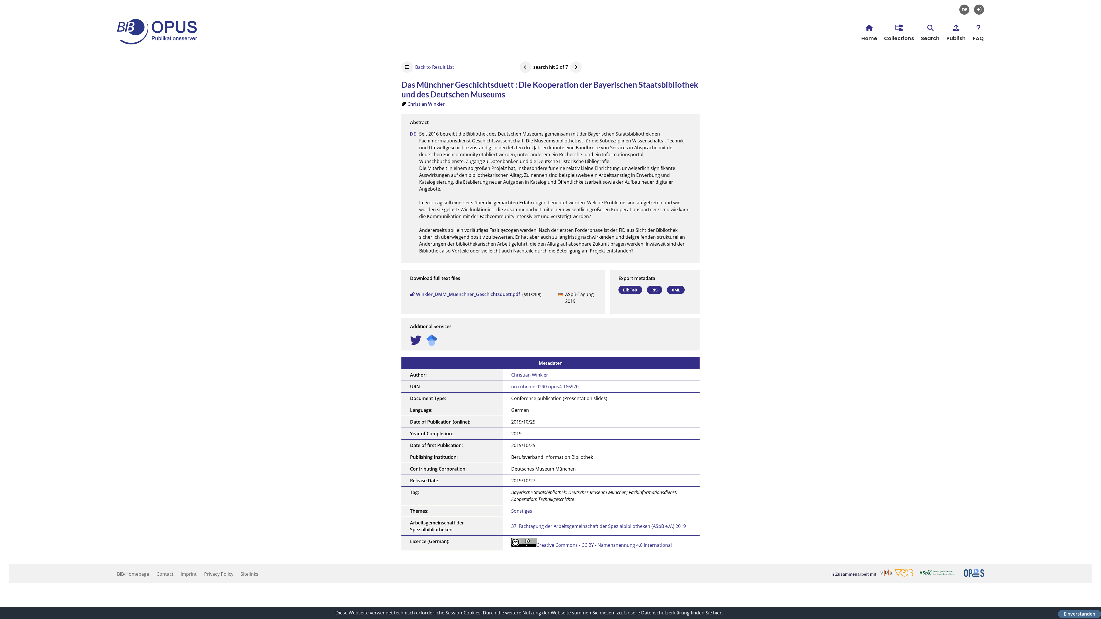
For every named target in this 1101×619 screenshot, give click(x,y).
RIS (654, 290)
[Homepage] (160, 40)
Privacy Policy (218, 574)
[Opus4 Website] (974, 575)
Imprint (189, 574)
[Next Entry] (576, 67)
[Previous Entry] (525, 67)
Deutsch (964, 10)
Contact (165, 574)
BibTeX (630, 290)
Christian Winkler (426, 104)
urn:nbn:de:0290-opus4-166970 (545, 386)
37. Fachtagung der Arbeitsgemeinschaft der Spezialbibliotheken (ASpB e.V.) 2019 (598, 526)
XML (675, 290)
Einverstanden (1079, 614)
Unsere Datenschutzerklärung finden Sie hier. (673, 613)
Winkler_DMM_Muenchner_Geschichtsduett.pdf (468, 294)
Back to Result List (434, 67)
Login (979, 10)
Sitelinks (249, 574)
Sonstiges (521, 511)
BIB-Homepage (133, 574)
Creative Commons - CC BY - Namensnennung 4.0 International (604, 545)
